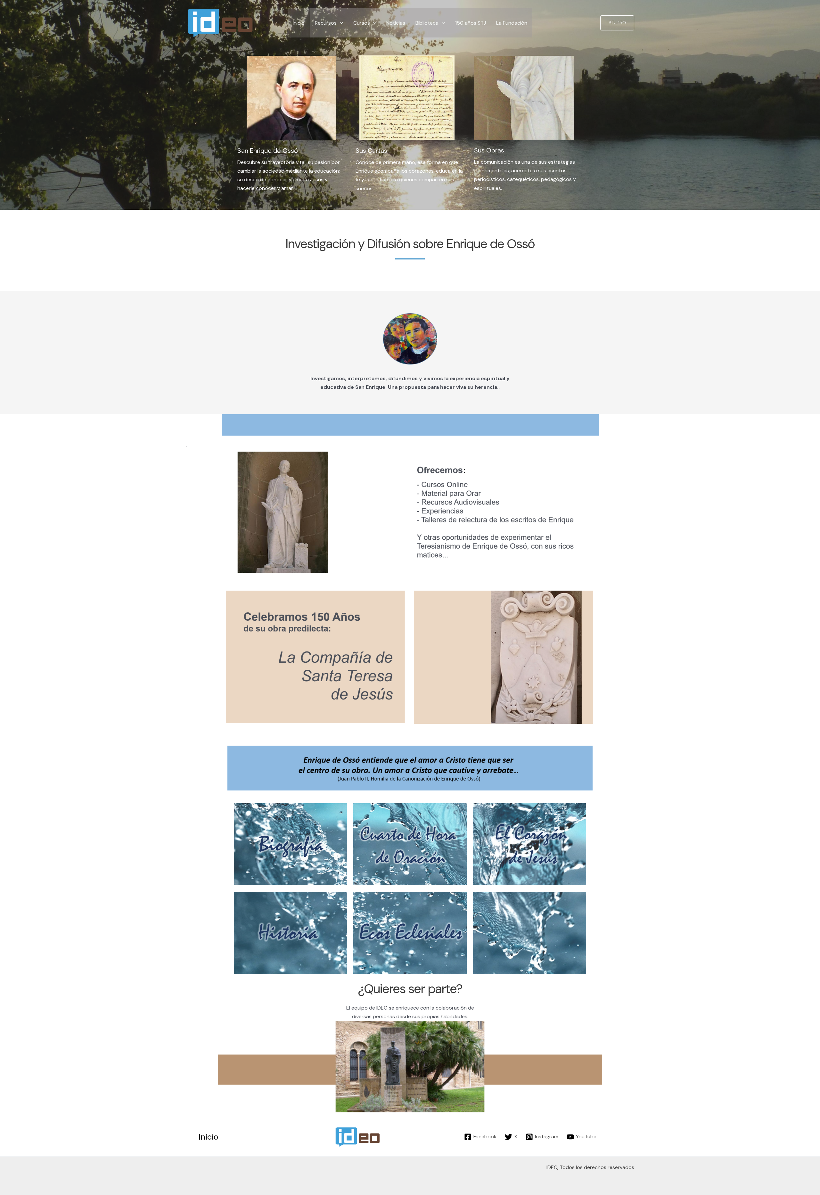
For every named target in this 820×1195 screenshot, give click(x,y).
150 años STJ (470, 23)
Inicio (299, 23)
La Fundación (511, 23)
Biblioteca (427, 23)
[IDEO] (221, 22)
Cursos (361, 23)
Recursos (326, 23)
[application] (340, 22)
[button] (617, 22)
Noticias (395, 23)
